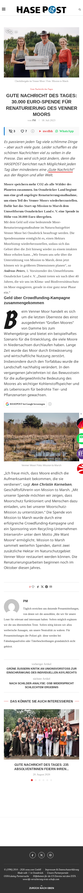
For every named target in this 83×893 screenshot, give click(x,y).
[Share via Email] (50, 586)
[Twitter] (41, 855)
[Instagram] (50, 855)
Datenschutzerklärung (68, 869)
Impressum (50, 869)
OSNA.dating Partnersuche (16, 876)
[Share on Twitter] (42, 586)
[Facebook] (33, 855)
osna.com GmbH (33, 869)
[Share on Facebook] (38, 586)
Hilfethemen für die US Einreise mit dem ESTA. (54, 876)
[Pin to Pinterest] (46, 586)
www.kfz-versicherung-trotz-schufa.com (41, 879)
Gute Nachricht (60, 169)
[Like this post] (33, 586)
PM (34, 120)
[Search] (79, 9)
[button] (7, 745)
